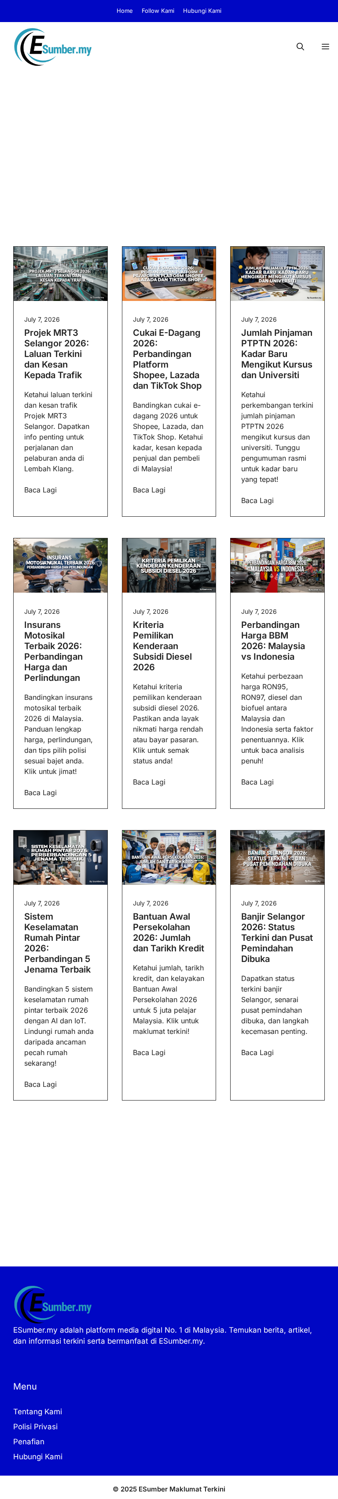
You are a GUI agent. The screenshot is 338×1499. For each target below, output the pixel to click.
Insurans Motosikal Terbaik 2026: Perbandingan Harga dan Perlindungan (53, 651)
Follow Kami (158, 10)
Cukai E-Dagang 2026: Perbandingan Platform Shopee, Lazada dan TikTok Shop (167, 359)
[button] (300, 47)
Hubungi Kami (202, 10)
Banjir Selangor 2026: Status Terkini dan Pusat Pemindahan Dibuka (277, 937)
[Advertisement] (169, 137)
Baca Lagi (40, 489)
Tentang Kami (37, 1411)
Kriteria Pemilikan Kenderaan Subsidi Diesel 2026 (162, 646)
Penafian (28, 1441)
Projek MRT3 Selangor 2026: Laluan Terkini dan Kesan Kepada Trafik (56, 353)
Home (125, 10)
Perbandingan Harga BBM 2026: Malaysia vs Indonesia (273, 641)
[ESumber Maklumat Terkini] (52, 46)
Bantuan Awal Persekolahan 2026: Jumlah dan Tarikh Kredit (168, 932)
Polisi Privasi (35, 1426)
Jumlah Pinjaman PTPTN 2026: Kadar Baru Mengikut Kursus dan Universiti (276, 353)
